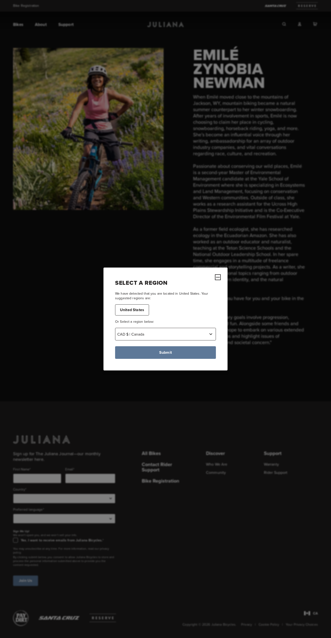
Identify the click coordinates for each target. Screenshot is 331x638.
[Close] (218, 277)
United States (132, 310)
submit (165, 352)
